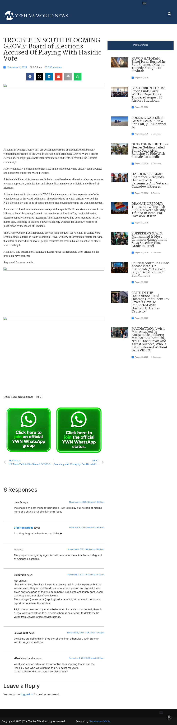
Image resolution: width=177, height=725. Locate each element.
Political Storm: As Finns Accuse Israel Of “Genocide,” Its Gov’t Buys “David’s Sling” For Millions (150, 269)
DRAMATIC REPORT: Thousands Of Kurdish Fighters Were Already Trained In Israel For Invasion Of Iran (149, 210)
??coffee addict (23, 527)
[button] (144, 3)
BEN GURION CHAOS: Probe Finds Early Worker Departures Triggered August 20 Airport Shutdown (148, 94)
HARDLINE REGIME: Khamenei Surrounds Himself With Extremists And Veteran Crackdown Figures (150, 180)
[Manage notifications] (169, 717)
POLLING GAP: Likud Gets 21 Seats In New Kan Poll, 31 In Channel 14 (149, 122)
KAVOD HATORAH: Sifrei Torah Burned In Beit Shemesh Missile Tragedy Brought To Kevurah (148, 65)
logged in (27, 694)
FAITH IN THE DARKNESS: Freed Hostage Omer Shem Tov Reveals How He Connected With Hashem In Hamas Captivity (150, 302)
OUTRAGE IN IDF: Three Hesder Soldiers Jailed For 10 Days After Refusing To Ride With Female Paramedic (150, 151)
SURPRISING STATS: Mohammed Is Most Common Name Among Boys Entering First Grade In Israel (149, 240)
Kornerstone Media (99, 721)
